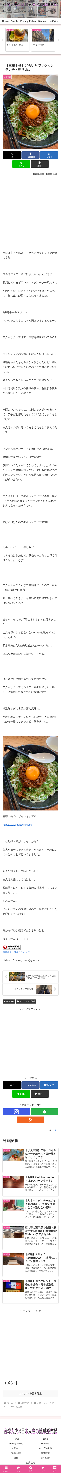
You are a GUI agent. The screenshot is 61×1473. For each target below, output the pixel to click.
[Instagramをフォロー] (16, 1111)
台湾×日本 (16, 1453)
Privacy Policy (16, 1443)
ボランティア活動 (27, 1001)
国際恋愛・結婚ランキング (16, 952)
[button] (40, 164)
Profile (45, 1439)
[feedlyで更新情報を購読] (44, 1111)
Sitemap (45, 1443)
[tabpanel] (17, 39)
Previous (2, 40)
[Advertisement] (30, 208)
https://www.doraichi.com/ (17, 824)
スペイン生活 (45, 1448)
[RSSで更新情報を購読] (30, 1120)
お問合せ (15, 1448)
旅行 (16, 1457)
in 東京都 (10, 1001)
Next (58, 40)
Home (16, 1439)
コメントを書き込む (30, 1393)
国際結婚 (45, 1453)
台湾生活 (30, 1462)
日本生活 (45, 1457)
